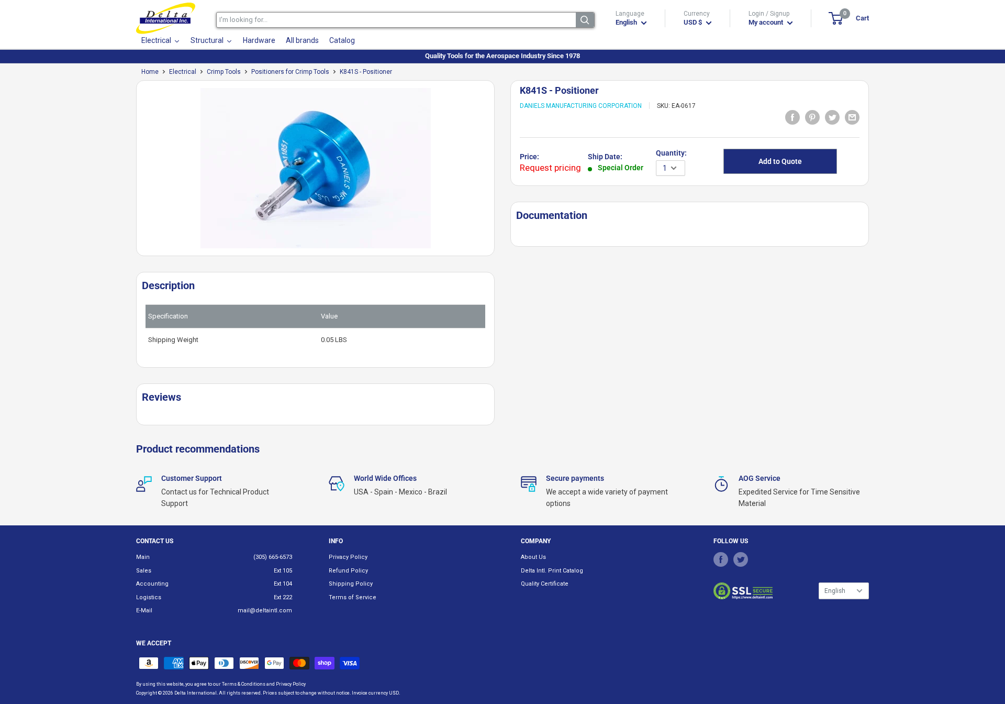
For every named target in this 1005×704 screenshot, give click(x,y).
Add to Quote (780, 161)
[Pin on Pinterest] (812, 116)
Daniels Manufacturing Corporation (581, 105)
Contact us (154, 541)
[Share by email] (852, 116)
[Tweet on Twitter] (832, 116)
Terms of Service (352, 597)
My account (767, 22)
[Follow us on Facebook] (720, 559)
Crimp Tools (224, 71)
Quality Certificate (544, 583)
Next (499, 172)
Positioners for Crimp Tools (290, 71)
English (834, 591)
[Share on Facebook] (792, 116)
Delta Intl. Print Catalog (552, 570)
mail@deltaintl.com (265, 610)
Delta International (195, 693)
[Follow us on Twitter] (740, 559)
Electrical (182, 71)
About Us (533, 557)
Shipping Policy (351, 583)
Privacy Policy (348, 557)
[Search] (585, 20)
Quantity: (671, 153)
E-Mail (144, 610)
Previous (130, 172)
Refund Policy (348, 570)
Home (150, 71)
